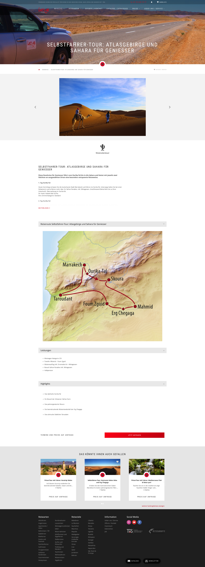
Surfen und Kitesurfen (58, 543)
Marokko (91, 523)
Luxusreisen (59, 523)
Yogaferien (58, 560)
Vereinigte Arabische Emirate (75, 539)
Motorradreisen (60, 531)
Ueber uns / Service (153, 9)
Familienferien (43, 544)
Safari (57, 529)
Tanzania (91, 529)
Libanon (90, 520)
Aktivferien (42, 520)
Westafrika (91, 545)
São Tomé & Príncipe (92, 552)
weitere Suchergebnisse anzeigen (153, 506)
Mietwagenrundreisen (61, 526)
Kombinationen (60, 520)
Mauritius (75, 529)
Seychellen (75, 526)
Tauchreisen (59, 552)
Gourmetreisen (43, 557)
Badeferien (42, 534)
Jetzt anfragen (134, 435)
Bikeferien (42, 536)
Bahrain (74, 555)
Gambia (90, 543)
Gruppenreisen (43, 550)
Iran (73, 547)
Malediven (75, 520)
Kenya (90, 526)
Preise (135, 9)
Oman (74, 544)
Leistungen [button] (46, 350)
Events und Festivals (42, 540)
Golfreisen (42, 547)
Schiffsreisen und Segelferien (61, 535)
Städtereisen (59, 539)
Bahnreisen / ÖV (43, 531)
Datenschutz (109, 529)
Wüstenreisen (59, 557)
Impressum (108, 526)
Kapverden (91, 548)
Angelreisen (42, 523)
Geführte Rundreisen (42, 554)
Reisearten (74, 9)
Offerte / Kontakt (93, 9)
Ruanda (90, 534)
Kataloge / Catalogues (117, 9)
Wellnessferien (60, 555)
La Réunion (75, 523)
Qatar (73, 550)
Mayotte (74, 531)
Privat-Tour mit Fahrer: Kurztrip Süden (58, 480)
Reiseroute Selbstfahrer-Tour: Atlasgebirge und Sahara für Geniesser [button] (73, 224)
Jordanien (75, 552)
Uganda (90, 531)
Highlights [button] (45, 383)
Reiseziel (58, 9)
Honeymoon (42, 560)
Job (106, 531)
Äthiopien (91, 537)
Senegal (90, 540)
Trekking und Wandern (59, 548)
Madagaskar (75, 534)
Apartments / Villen (42, 527)
